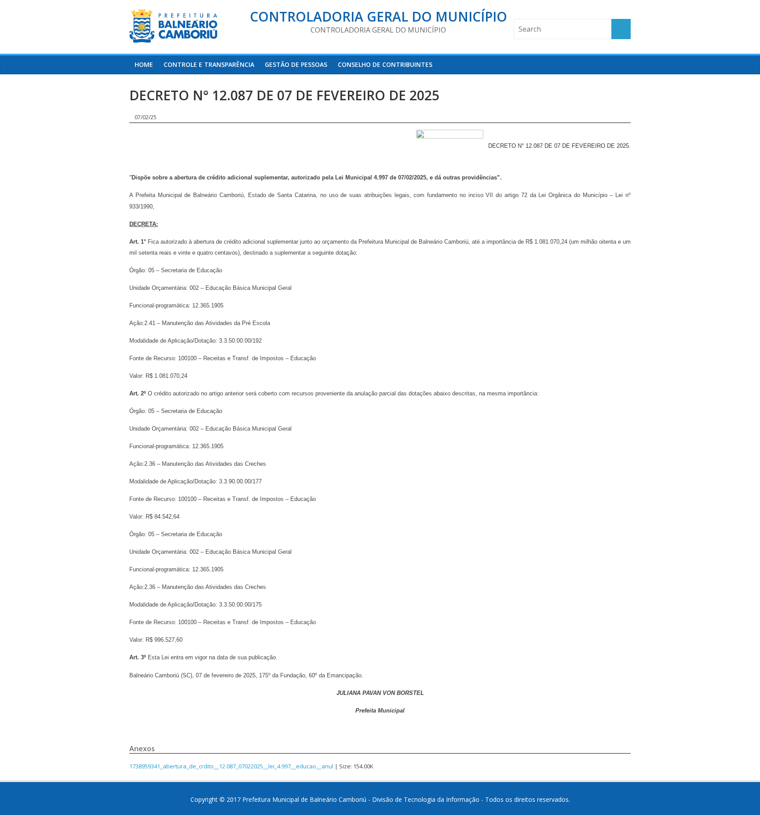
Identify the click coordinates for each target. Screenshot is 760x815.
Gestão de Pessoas (296, 64)
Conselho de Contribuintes (385, 64)
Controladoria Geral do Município (378, 16)
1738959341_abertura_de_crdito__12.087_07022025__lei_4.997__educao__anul (231, 766)
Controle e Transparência (209, 64)
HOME (144, 64)
